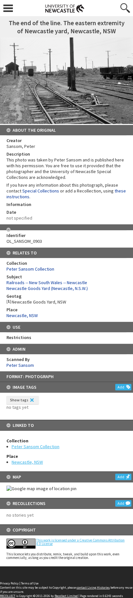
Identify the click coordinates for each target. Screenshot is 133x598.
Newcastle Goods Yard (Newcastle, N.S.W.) (47, 288)
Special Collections (40, 191)
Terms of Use (29, 583)
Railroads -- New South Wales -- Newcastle (46, 282)
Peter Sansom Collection (35, 446)
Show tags (19, 399)
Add (121, 387)
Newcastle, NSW (27, 462)
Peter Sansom (20, 365)
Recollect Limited (66, 596)
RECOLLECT (7, 596)
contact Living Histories (93, 587)
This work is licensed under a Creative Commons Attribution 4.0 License (80, 542)
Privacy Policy (9, 583)
